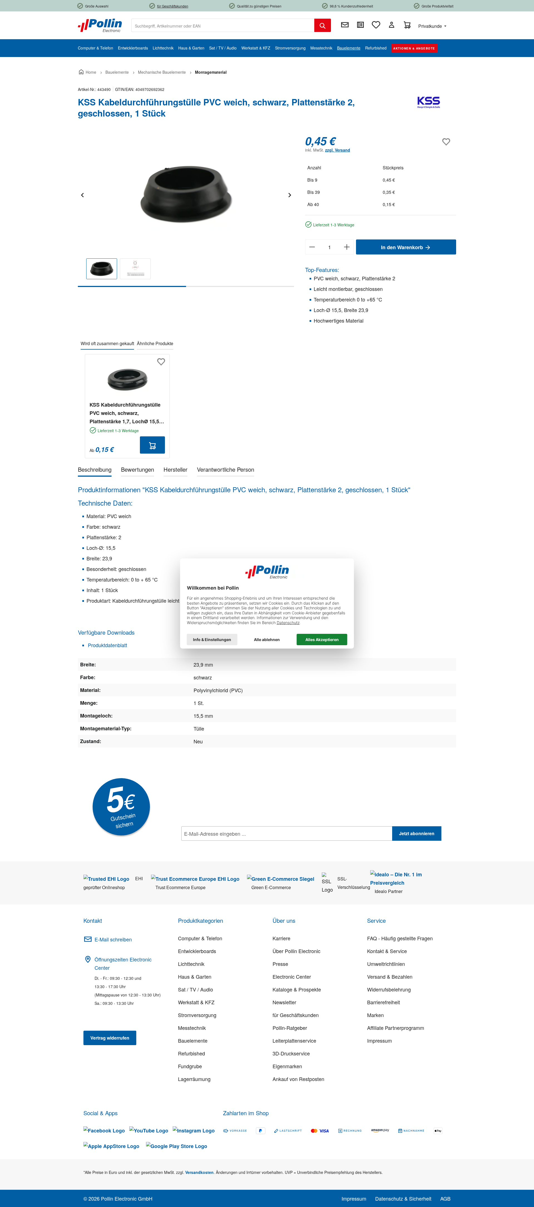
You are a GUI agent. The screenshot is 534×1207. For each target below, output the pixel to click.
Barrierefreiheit (383, 1002)
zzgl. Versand (337, 150)
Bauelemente (192, 1040)
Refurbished (191, 1053)
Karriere (281, 938)
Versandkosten (199, 1172)
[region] (186, 210)
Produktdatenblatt (106, 645)
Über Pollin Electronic (296, 950)
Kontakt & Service (387, 950)
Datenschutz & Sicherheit (403, 1198)
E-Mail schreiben (113, 939)
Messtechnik (192, 1027)
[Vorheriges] (82, 194)
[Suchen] (322, 25)
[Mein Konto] (391, 24)
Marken (375, 1014)
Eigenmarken (287, 1066)
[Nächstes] (289, 194)
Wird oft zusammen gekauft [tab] (107, 343)
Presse (280, 963)
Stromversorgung (197, 1014)
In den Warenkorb (402, 247)
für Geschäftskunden (296, 1014)
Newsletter (284, 1002)
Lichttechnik (191, 963)
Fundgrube (190, 1066)
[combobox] (223, 25)
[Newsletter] (344, 24)
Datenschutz (217, 845)
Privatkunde (430, 26)
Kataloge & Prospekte (297, 989)
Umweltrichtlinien (386, 963)
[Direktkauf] (360, 24)
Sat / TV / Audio (195, 989)
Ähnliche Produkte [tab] (155, 343)
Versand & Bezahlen (389, 976)
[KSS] (428, 110)
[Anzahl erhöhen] (347, 246)
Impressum (379, 1040)
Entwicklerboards (197, 950)
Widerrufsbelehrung (389, 989)
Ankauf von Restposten (298, 1078)
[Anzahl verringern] (312, 246)
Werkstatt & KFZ (196, 1002)
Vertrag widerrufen (109, 1038)
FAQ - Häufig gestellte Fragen (400, 938)
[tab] (95, 470)
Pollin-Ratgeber (290, 1027)
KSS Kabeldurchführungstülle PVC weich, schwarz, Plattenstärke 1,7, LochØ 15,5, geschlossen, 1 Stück (125, 413)
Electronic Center (292, 976)
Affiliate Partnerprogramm (395, 1027)
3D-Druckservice (291, 1053)
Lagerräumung (194, 1078)
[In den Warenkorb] (152, 445)
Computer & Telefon (200, 938)
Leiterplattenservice (294, 1040)
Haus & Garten (194, 976)
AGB (445, 1198)
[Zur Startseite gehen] (100, 24)
